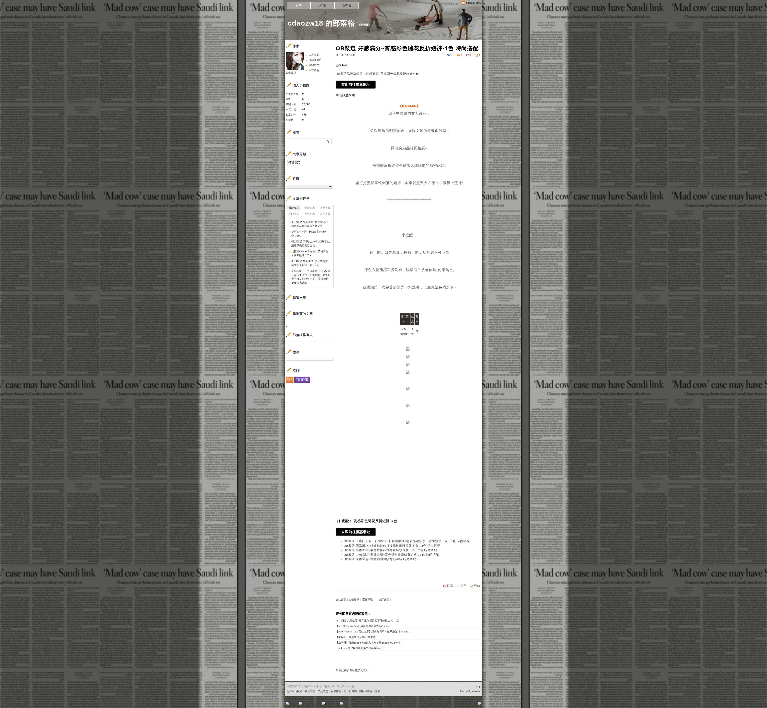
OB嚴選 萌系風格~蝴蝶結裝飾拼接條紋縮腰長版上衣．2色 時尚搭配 (392, 545)
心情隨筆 (354, 599)
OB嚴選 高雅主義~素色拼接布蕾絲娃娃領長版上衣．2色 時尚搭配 (390, 550)
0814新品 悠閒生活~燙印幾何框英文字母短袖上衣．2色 (367, 620)
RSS (289, 379)
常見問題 (323, 691)
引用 (463, 585)
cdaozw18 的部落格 (321, 23)
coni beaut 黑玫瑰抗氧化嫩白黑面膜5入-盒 (360, 648)
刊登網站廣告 (294, 691)
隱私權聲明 (365, 691)
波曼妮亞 (291, 72)
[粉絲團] (287, 703)
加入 (461, 704)
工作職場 (367, 599)
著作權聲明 (350, 691)
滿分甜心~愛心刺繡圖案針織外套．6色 (309, 233)
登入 (454, 704)
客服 (377, 691)
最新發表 (294, 207)
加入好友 (314, 54)
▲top (477, 686)
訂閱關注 (314, 65)
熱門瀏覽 (294, 213)
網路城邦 (472, 704)
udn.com (476, 691)
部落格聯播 (302, 379)
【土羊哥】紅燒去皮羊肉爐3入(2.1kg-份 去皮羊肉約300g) (368, 642)
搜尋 (328, 141)
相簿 (322, 5)
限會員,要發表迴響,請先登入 (352, 670)
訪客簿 (346, 5)
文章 (298, 5)
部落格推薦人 (303, 335)
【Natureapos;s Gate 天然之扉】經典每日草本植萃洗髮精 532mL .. (373, 631)
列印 (477, 585)
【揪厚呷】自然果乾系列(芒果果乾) (356, 637)
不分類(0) (294, 162)
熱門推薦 (325, 213)
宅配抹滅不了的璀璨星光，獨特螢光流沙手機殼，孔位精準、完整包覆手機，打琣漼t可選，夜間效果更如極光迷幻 (310, 276)
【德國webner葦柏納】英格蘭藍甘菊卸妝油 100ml (309, 253)
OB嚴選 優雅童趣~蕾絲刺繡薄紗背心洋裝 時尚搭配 (380, 559)
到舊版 (365, 24)
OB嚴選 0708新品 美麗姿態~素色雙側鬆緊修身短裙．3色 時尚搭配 (391, 554)
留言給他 (314, 70)
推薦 (450, 585)
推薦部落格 (315, 59)
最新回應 (309, 207)
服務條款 (336, 691)
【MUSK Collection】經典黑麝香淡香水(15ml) (362, 626)
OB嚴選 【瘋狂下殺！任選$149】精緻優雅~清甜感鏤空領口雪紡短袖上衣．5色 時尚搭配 (407, 541)
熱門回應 (309, 213)
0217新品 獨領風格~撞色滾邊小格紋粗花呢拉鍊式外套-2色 (309, 223)
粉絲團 (294, 704)
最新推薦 (325, 207)
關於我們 (310, 691)
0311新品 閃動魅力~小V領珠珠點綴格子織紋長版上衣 (310, 243)
